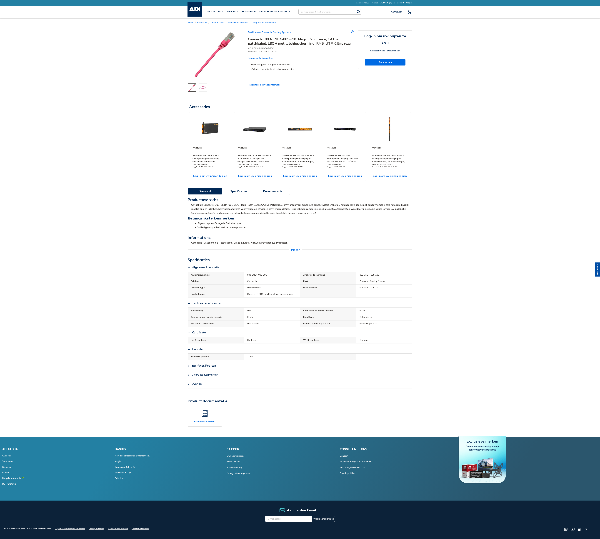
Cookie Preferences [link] (140, 528)
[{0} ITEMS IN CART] (410, 12)
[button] (597, 269)
